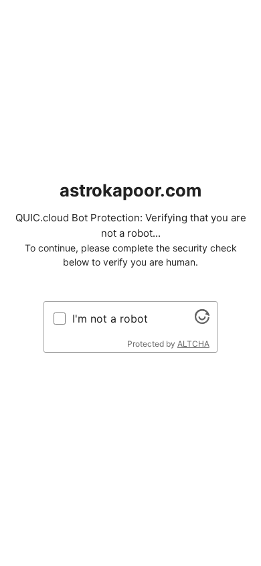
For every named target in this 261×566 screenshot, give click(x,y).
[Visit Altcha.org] (202, 320)
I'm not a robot (110, 318)
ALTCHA (193, 344)
